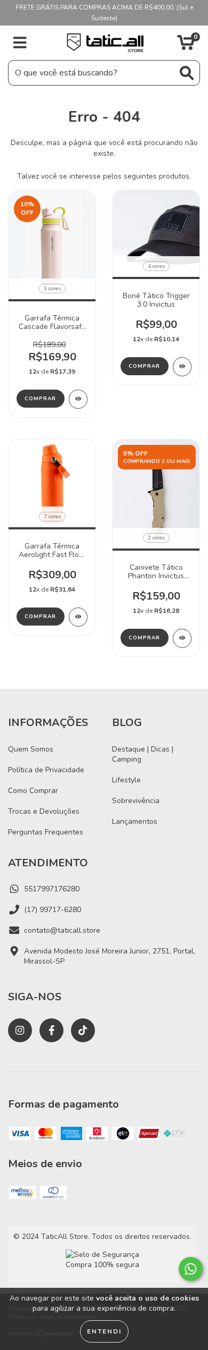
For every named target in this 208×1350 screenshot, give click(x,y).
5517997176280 (51, 889)
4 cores (156, 266)
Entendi (104, 1331)
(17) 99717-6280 (52, 910)
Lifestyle (126, 780)
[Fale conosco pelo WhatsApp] (191, 1269)
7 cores (52, 516)
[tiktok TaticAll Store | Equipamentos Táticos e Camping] (83, 1030)
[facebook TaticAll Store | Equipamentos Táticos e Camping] (51, 1030)
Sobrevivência (135, 801)
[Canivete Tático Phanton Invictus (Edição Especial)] (182, 638)
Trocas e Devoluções (43, 811)
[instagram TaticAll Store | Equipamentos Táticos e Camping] (20, 1030)
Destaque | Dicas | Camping (142, 754)
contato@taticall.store (62, 930)
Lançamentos (134, 821)
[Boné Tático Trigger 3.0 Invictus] (182, 366)
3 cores (52, 288)
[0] (186, 45)
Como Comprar (33, 791)
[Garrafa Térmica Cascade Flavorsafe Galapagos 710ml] (78, 399)
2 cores (156, 538)
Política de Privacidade (46, 770)
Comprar (40, 398)
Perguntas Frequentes (45, 832)
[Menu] (20, 43)
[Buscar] (186, 73)
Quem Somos (30, 749)
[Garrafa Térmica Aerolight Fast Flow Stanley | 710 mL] (78, 617)
